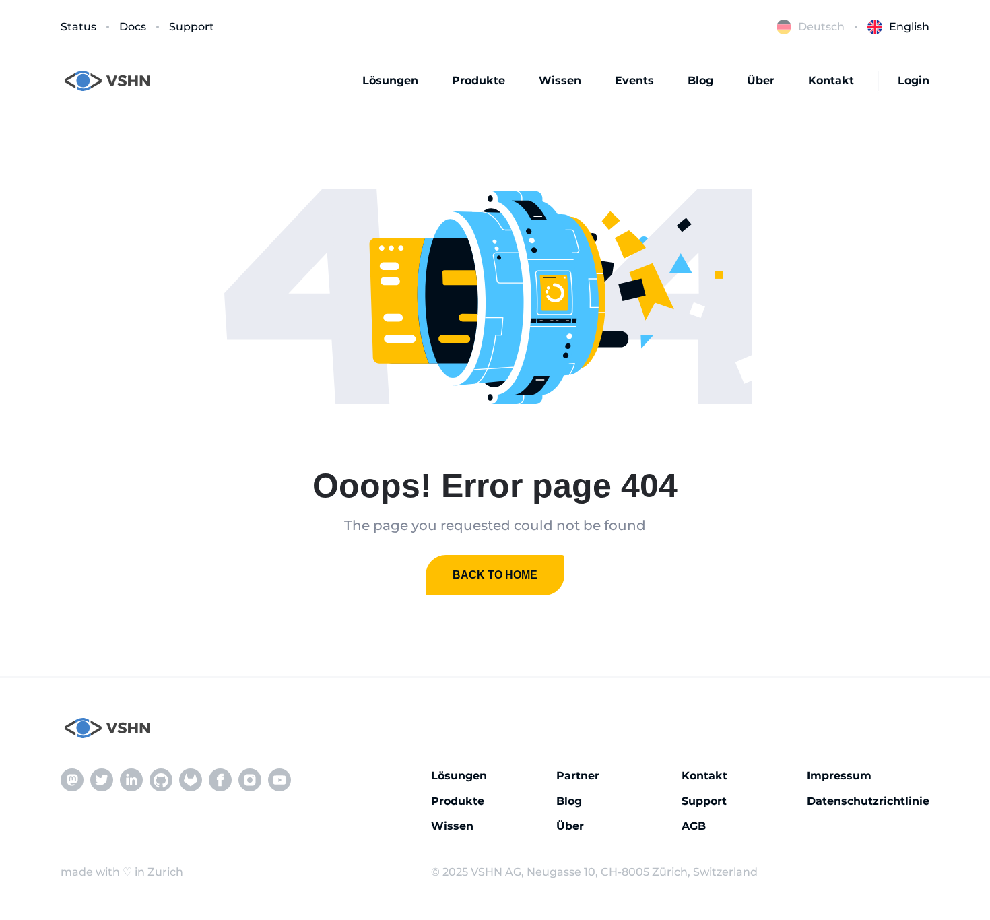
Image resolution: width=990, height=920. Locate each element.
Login (913, 80)
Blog (700, 80)
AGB (694, 826)
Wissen (560, 80)
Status (78, 26)
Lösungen (390, 80)
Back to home (495, 575)
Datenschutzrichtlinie (868, 801)
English (909, 26)
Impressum (839, 775)
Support (191, 26)
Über (760, 80)
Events (634, 80)
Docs (132, 26)
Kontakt (831, 80)
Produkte (478, 80)
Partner (577, 775)
